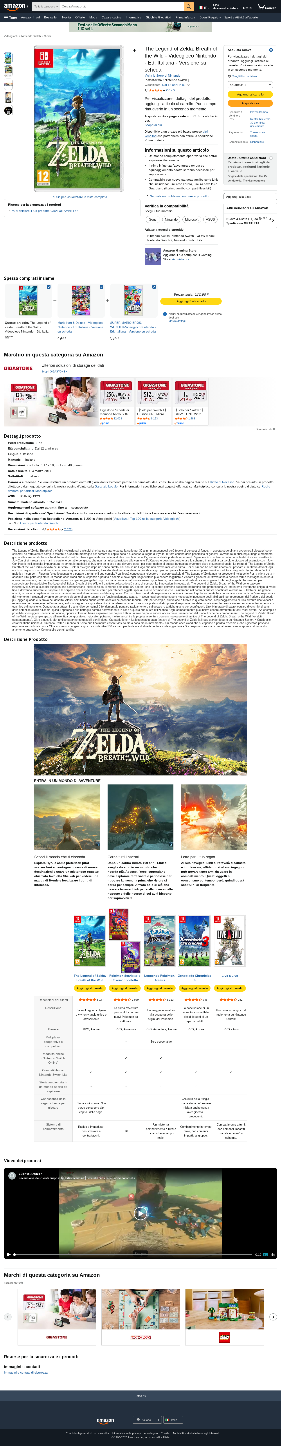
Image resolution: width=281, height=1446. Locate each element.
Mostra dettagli (177, 321)
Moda (93, 17)
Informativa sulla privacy (126, 1433)
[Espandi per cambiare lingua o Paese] (208, 8)
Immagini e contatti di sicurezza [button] (26, 1372)
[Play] (7, 1255)
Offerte (80, 17)
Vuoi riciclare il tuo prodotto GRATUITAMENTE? (45, 210)
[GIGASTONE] (18, 368)
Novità (66, 17)
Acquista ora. (181, 259)
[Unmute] (273, 1254)
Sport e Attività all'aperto (241, 17)
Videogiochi (11, 36)
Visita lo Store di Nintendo (162, 75)
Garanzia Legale (106, 486)
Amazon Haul (30, 17)
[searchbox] (122, 6)
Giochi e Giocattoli (158, 17)
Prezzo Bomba (259, 112)
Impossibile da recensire (67, 1178)
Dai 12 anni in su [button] (174, 84)
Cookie (165, 1433)
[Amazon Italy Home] (105, 1421)
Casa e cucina (111, 17)
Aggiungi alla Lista (238, 196)
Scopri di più (153, 125)
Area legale (151, 1433)
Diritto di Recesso (222, 482)
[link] (81, 300)
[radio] (8, 57)
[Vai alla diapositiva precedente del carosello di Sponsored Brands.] (7, 1317)
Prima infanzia (185, 17)
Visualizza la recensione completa (111, 1178)
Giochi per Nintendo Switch (39, 523)
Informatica (133, 17)
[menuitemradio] (265, 1254)
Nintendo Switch (31, 36)
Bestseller (51, 17)
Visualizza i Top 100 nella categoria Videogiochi (146, 518)
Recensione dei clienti (34, 1178)
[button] (10, 17)
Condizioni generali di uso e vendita (87, 1433)
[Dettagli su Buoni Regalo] (220, 17)
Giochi (48, 36)
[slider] (132, 1254)
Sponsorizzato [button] (264, 429)
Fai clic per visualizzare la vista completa (79, 197)
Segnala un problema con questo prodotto (179, 196)
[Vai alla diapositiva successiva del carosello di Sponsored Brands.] (273, 1317)
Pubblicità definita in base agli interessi (196, 1433)
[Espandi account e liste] (238, 8)
